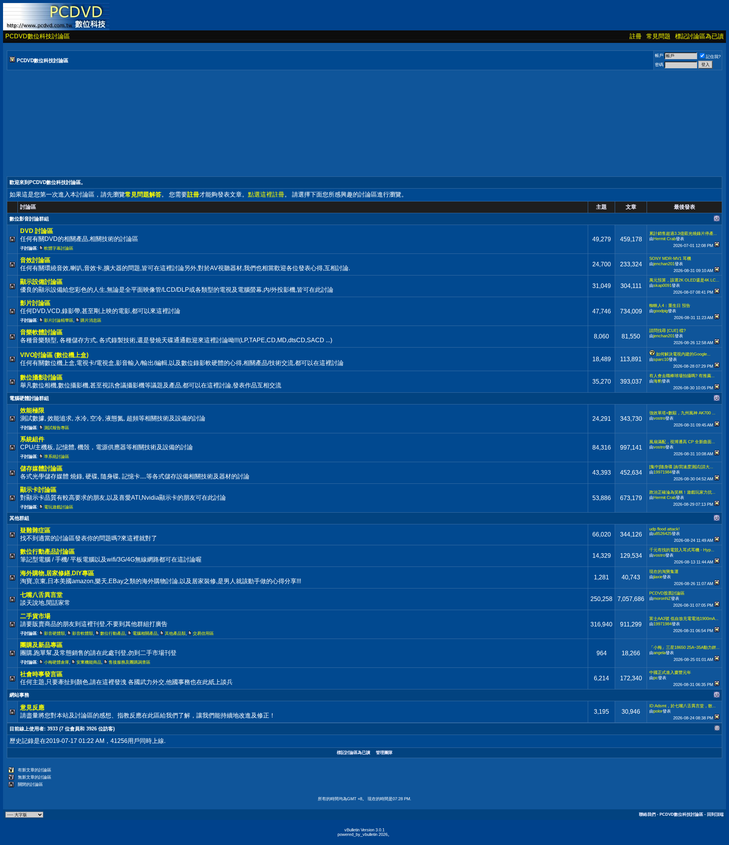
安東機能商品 (88, 662)
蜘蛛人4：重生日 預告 (669, 305)
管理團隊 (384, 752)
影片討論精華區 (58, 320)
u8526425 (662, 533)
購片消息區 (90, 320)
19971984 (662, 472)
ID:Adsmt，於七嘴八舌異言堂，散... (682, 705)
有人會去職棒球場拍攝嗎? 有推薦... (682, 375)
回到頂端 (715, 814)
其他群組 (19, 518)
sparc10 (661, 359)
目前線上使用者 (26, 729)
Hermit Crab (664, 238)
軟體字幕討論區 (58, 248)
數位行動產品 (112, 633)
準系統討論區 (56, 456)
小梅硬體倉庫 (56, 662)
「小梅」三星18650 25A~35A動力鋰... (684, 647)
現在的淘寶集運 (664, 571)
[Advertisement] (234, 123)
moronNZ (662, 598)
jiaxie (658, 576)
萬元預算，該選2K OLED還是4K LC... (684, 280)
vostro (659, 418)
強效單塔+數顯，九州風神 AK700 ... (682, 413)
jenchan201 (664, 263)
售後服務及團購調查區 (129, 662)
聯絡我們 (647, 814)
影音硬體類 (54, 633)
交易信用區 (203, 633)
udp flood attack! (664, 529)
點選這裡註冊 (266, 194)
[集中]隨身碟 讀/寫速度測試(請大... (681, 466)
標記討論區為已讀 (699, 36)
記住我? (713, 56)
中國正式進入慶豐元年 (670, 672)
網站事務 (19, 695)
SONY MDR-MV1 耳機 (670, 258)
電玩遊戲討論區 (58, 507)
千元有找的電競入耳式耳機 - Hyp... (681, 550)
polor (658, 711)
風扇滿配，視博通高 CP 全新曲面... (682, 441)
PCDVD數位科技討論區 (37, 36)
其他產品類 (175, 633)
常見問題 (658, 36)
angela (659, 652)
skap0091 (662, 285)
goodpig (660, 310)
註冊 (636, 36)
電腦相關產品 (145, 633)
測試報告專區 (56, 427)
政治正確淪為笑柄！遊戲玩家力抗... (682, 492)
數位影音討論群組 (29, 219)
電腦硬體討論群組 (29, 398)
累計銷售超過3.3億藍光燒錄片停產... (683, 233)
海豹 (657, 381)
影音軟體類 (82, 633)
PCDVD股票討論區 (667, 593)
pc (655, 677)
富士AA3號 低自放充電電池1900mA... (683, 618)
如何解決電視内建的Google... (683, 354)
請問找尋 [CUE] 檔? (667, 330)
